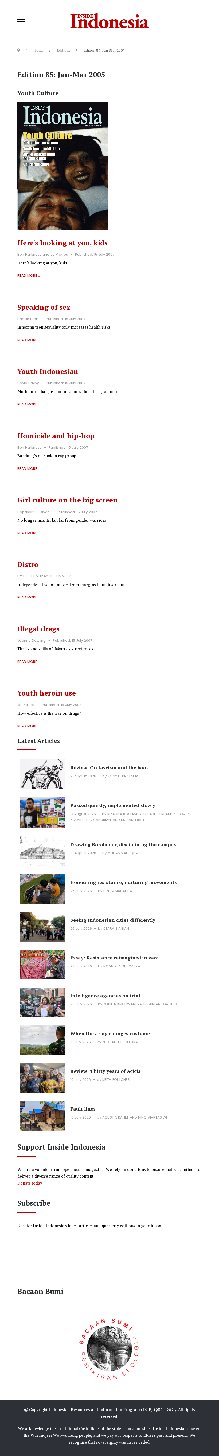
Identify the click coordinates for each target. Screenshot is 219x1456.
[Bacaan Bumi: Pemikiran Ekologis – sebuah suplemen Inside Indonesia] (109, 1348)
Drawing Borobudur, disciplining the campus (123, 844)
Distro (27, 564)
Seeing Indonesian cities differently (112, 920)
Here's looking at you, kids (62, 242)
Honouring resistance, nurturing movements (123, 882)
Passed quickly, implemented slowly (112, 805)
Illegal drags (38, 628)
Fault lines (83, 1108)
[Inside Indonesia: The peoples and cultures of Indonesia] (109, 19)
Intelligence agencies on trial (105, 995)
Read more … (29, 275)
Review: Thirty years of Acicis (105, 1071)
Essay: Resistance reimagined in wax (114, 957)
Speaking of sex (44, 307)
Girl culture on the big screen (67, 499)
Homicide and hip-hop (56, 435)
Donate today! (31, 1183)
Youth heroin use (46, 692)
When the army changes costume (110, 1033)
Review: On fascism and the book (109, 767)
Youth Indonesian (47, 371)
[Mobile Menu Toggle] (21, 20)
